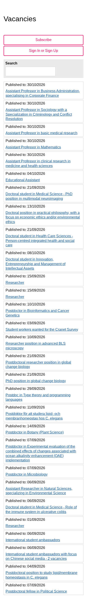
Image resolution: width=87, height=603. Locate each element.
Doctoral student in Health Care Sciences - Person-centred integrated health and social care (40, 240)
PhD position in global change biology (36, 381)
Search (11, 63)
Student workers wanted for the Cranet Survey (42, 329)
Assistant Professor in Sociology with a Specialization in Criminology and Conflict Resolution (39, 114)
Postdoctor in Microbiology (27, 474)
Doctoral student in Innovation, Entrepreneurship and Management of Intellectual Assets (35, 263)
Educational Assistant (23, 180)
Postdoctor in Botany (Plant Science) (35, 432)
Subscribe (43, 40)
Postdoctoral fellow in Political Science (36, 591)
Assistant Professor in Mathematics (33, 147)
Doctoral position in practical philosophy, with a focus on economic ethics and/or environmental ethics (43, 217)
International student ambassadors (33, 540)
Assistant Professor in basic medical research (41, 133)
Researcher (15, 282)
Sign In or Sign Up (43, 51)
